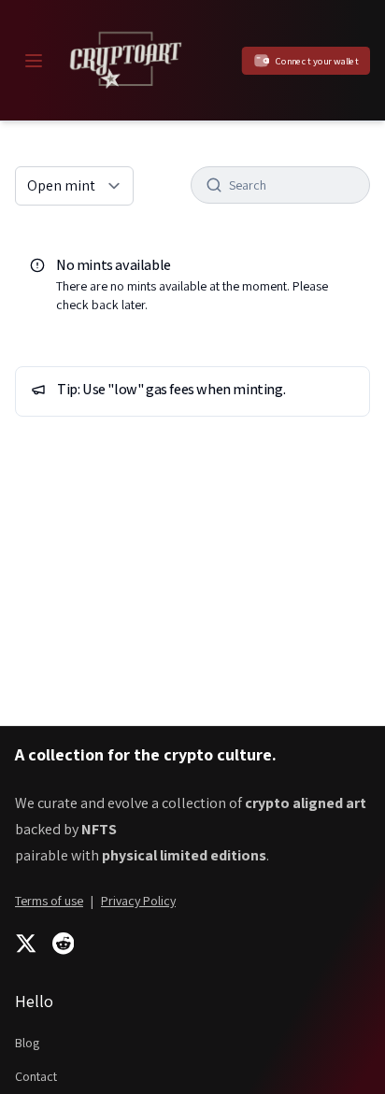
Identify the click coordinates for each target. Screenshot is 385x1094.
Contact (36, 1076)
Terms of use (49, 900)
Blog (27, 1042)
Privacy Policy (138, 900)
